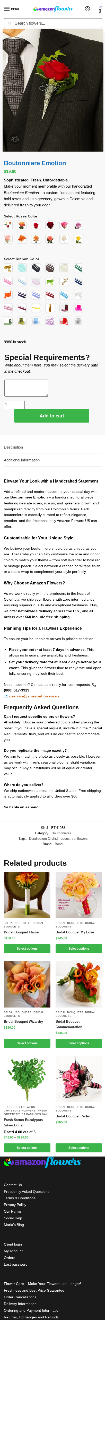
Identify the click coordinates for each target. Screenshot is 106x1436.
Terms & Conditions (20, 1198)
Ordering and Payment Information (32, 1310)
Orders (9, 1258)
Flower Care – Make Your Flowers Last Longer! (42, 1284)
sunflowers (80, 838)
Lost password (16, 1264)
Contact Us (13, 1185)
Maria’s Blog (14, 1225)
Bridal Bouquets (18, 923)
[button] (100, 9)
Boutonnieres (61, 833)
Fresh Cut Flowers (19, 1107)
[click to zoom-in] (53, 90)
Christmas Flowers (20, 1110)
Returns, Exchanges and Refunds (31, 1317)
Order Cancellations (20, 1297)
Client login (13, 1244)
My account (13, 1251)
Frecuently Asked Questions (26, 1191)
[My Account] (87, 9)
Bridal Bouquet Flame (21, 932)
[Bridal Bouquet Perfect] (79, 1079)
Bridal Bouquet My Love (75, 932)
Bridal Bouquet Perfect (74, 1116)
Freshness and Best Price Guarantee (34, 1290)
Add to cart (52, 415)
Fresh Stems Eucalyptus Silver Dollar (23, 1122)
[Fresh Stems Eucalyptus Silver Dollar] (27, 1079)
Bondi (59, 844)
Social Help (13, 1218)
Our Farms (13, 1211)
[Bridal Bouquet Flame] (27, 895)
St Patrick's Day (35, 1114)
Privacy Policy (15, 1205)
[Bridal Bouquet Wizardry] (27, 984)
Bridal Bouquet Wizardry (23, 1021)
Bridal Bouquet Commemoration (69, 1024)
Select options (27, 948)
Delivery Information (20, 1304)
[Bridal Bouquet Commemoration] (79, 984)
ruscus (65, 838)
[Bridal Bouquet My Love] (79, 895)
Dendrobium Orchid (43, 838)
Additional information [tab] (22, 460)
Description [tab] (13, 447)
